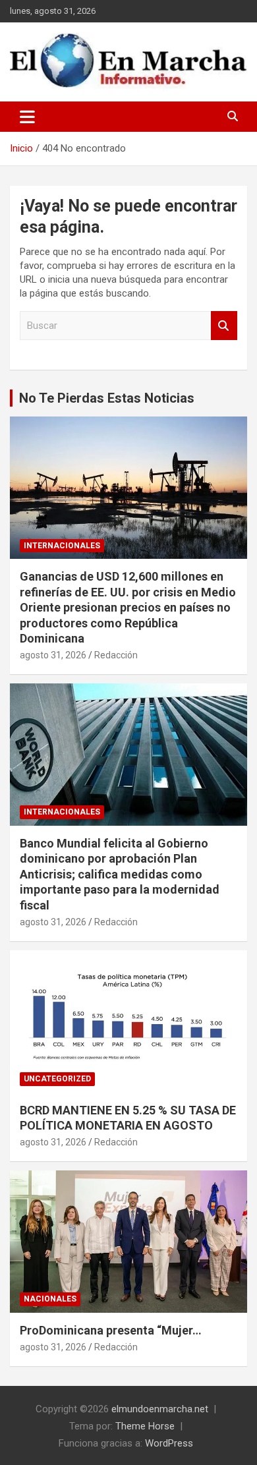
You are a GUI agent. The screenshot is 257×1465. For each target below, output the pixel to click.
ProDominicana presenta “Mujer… (111, 1330)
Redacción (116, 655)
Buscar (224, 326)
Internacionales (62, 545)
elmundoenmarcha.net (159, 1409)
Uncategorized (57, 1078)
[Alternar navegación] (27, 116)
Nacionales (50, 1299)
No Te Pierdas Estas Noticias (106, 398)
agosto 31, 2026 (53, 655)
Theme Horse (145, 1426)
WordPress (169, 1443)
